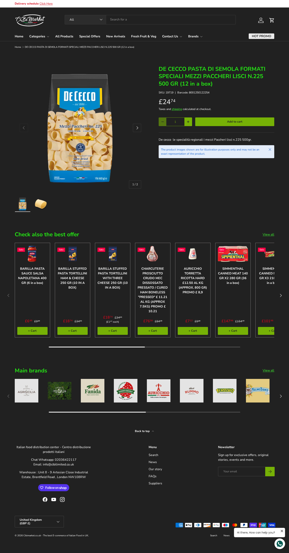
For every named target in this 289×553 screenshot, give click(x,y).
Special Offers (89, 36)
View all (268, 234)
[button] (272, 20)
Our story (155, 469)
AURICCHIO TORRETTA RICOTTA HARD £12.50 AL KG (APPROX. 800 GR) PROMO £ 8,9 (193, 281)
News (153, 462)
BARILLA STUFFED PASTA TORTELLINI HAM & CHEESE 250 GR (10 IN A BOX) (72, 278)
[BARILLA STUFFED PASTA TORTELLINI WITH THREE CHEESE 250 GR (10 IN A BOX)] (113, 253)
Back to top (142, 431)
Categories (37, 36)
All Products (64, 36)
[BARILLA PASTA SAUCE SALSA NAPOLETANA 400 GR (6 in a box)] (32, 253)
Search (153, 455)
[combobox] (150, 19)
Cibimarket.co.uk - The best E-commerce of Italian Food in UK (55, 535)
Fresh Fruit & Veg (143, 36)
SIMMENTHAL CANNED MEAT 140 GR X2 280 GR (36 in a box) (233, 276)
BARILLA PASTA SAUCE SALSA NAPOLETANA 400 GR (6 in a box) (32, 276)
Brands (193, 36)
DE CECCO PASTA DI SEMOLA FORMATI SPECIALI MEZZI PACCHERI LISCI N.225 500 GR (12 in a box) (79, 47)
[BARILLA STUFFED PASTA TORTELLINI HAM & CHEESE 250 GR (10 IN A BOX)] (72, 253)
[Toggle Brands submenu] (201, 36)
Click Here (46, 4)
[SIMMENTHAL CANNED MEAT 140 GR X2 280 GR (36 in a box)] (233, 253)
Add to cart (234, 122)
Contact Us (170, 36)
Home (19, 36)
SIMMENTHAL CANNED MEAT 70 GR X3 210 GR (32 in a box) (273, 276)
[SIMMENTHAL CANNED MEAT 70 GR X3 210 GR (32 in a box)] (273, 253)
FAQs (152, 476)
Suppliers (155, 483)
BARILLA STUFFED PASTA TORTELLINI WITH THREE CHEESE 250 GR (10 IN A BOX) (113, 278)
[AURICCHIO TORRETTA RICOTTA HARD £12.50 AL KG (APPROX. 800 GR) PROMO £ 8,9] (193, 253)
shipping (177, 109)
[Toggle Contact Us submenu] (181, 36)
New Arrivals (115, 36)
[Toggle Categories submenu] (48, 36)
